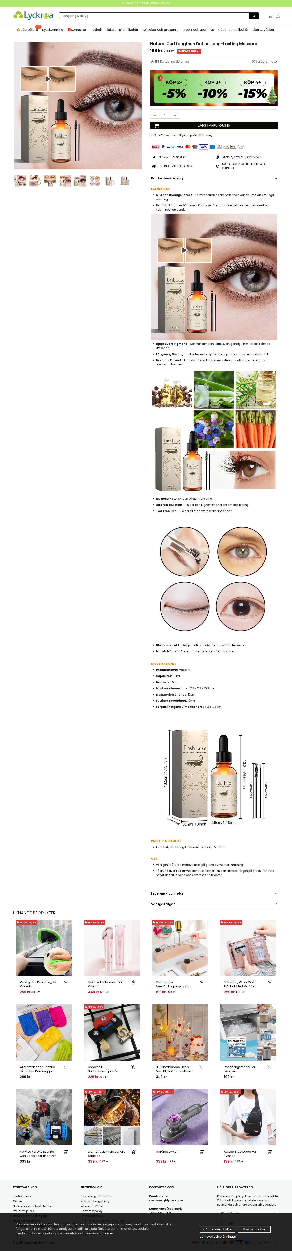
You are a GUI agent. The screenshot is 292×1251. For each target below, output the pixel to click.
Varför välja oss (23, 1211)
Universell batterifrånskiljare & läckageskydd (102, 1071)
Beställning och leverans (98, 1196)
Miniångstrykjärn (167, 1152)
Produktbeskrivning (167, 178)
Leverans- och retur (167, 893)
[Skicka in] (274, 1213)
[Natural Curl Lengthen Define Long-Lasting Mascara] (78, 106)
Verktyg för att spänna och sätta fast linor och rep (38, 1156)
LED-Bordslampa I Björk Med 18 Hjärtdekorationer (174, 1069)
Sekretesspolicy (91, 1211)
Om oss (18, 1201)
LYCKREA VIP (157, 135)
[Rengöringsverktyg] (254, 15)
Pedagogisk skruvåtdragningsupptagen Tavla (176, 986)
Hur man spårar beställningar (33, 1206)
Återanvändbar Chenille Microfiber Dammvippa (37, 1069)
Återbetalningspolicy (95, 1201)
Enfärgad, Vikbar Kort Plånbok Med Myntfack (240, 984)
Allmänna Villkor (92, 1206)
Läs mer (107, 1233)
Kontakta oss (22, 1196)
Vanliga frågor (163, 904)
